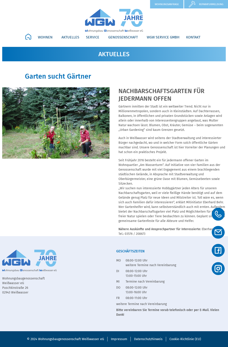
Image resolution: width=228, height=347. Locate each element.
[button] (46, 37)
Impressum (119, 339)
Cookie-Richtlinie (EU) (185, 339)
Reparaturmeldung (211, 4)
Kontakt (193, 37)
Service (92, 37)
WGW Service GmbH (163, 37)
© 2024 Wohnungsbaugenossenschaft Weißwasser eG (65, 339)
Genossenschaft (123, 37)
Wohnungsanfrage (167, 4)
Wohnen (45, 37)
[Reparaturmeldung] (192, 4)
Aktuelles (70, 37)
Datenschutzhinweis (148, 339)
